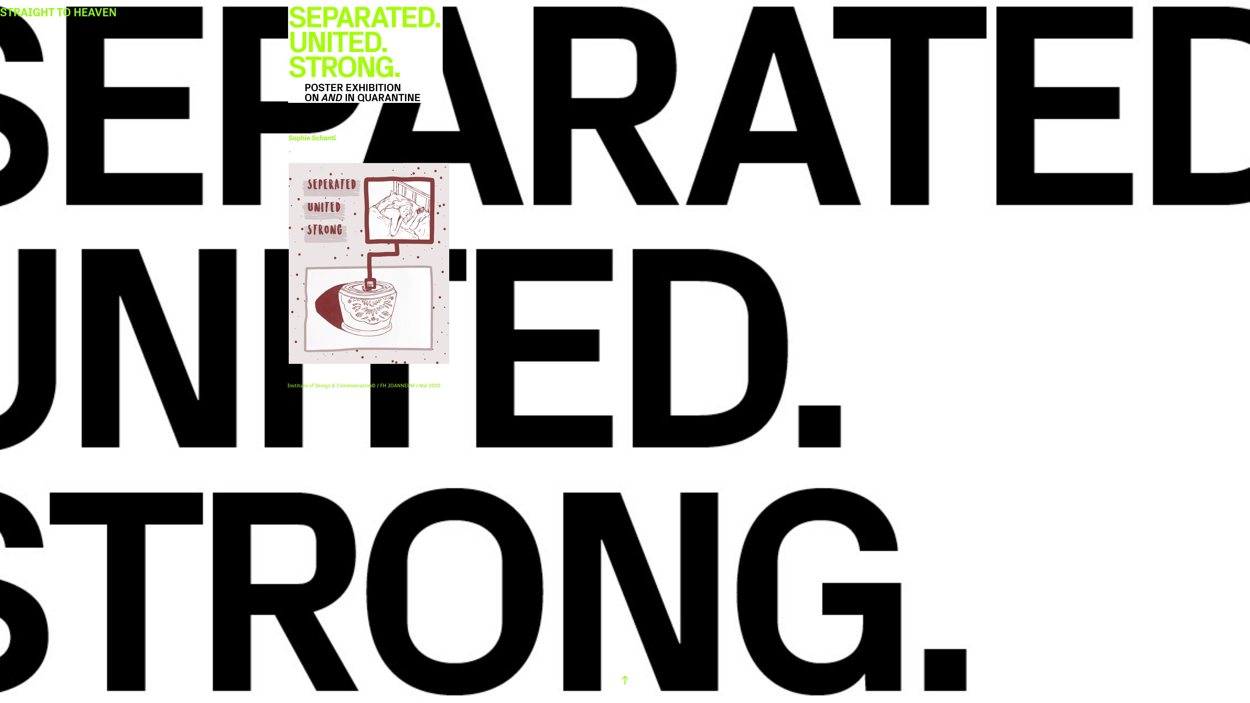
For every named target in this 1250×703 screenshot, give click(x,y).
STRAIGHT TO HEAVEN (58, 12)
